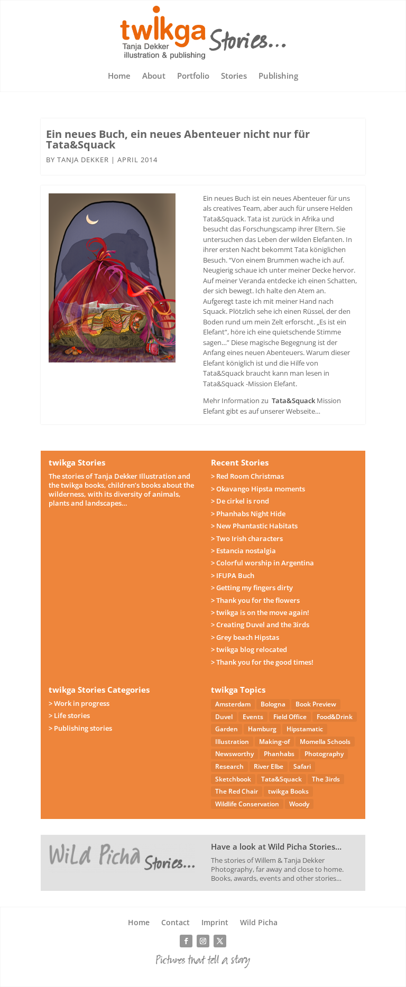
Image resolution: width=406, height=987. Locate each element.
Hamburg (262, 728)
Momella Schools (325, 741)
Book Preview (316, 704)
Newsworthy (234, 753)
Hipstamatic (305, 728)
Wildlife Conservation (247, 803)
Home (119, 76)
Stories (234, 76)
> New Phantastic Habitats (254, 525)
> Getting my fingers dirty (252, 587)
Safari (302, 766)
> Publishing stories (80, 728)
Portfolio (193, 76)
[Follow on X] (220, 941)
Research (229, 766)
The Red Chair (236, 791)
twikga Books (288, 791)
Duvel (224, 716)
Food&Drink (335, 716)
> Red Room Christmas (247, 476)
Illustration (232, 741)
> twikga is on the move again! (260, 612)
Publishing (278, 76)
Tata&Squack (293, 400)
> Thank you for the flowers (255, 600)
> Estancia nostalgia (243, 550)
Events (253, 716)
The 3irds (326, 779)
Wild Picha (259, 923)
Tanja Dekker (83, 159)
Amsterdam (233, 704)
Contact (175, 923)
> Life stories (69, 715)
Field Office (290, 716)
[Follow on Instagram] (203, 941)
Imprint (214, 923)
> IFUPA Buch (232, 575)
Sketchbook (233, 779)
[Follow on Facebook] (186, 941)
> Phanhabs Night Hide (248, 513)
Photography (324, 753)
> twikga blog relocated (249, 649)
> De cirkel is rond (240, 501)
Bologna (273, 704)
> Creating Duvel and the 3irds (260, 624)
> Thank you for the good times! (262, 662)
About (153, 76)
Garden (226, 728)
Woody (299, 803)
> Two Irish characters (247, 538)
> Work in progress (79, 703)
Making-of (274, 741)
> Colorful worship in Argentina (262, 562)
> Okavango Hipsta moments (258, 489)
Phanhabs (279, 753)
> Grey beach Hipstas (245, 637)
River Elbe (268, 766)
